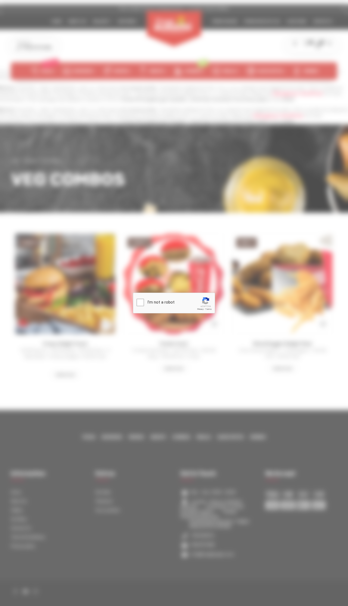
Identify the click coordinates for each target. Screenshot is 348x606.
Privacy (200, 309)
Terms (208, 309)
